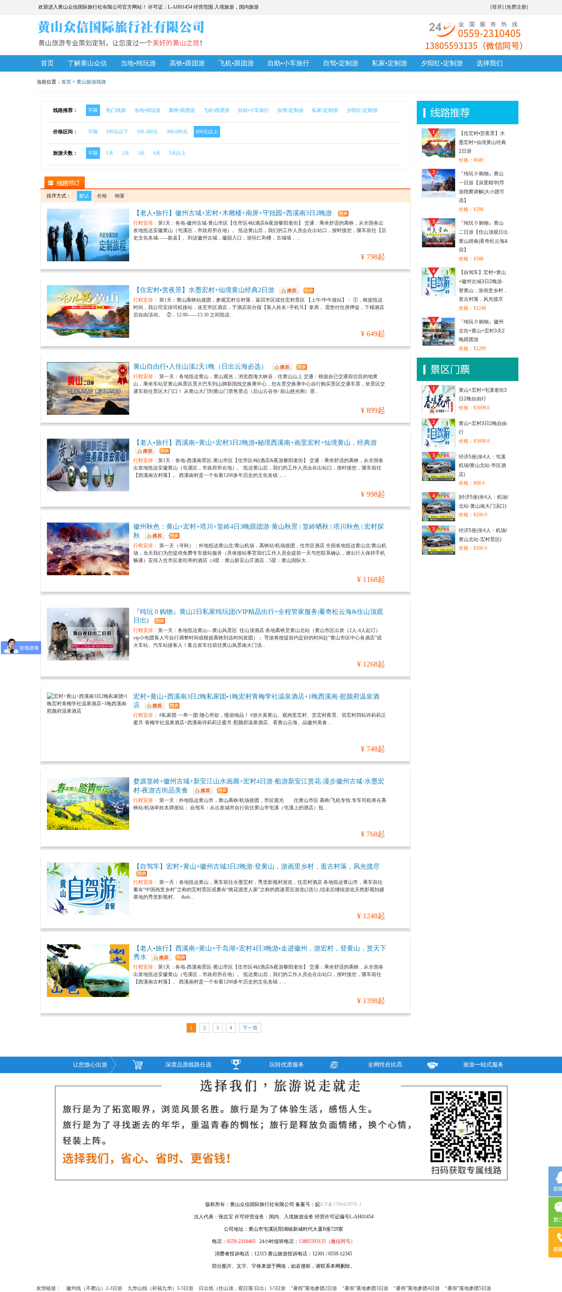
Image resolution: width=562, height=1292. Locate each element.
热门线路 (116, 110)
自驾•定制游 (340, 63)
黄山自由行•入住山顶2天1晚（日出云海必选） (200, 366)
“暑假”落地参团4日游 (417, 1288)
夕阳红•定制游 (442, 63)
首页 (47, 63)
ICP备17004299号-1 (341, 1204)
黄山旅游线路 (91, 82)
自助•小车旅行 (288, 63)
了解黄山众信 (87, 63)
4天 (156, 153)
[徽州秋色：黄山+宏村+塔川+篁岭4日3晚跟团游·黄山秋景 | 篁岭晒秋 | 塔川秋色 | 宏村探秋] (88, 549)
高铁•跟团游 (187, 63)
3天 (141, 153)
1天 (110, 153)
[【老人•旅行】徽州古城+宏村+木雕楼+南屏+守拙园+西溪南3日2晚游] (88, 235)
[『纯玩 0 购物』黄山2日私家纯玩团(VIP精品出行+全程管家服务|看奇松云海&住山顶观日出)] (88, 634)
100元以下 (117, 132)
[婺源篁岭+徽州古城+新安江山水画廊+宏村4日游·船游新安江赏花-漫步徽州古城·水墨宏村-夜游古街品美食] (88, 803)
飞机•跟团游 (236, 63)
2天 (125, 153)
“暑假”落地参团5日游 (468, 1288)
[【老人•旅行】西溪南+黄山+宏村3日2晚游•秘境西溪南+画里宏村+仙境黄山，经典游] (88, 465)
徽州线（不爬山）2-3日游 (94, 1288)
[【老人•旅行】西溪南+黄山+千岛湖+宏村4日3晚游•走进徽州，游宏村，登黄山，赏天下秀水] (88, 970)
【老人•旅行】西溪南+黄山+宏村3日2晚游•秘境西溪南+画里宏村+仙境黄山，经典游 (255, 442)
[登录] (497, 7)
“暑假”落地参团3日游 (365, 1288)
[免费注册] (516, 7)
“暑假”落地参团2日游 (314, 1288)
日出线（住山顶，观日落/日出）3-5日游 (242, 1288)
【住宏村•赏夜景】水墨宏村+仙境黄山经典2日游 (203, 289)
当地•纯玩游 (138, 63)
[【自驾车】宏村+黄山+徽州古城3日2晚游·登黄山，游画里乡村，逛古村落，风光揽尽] (88, 888)
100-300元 (147, 132)
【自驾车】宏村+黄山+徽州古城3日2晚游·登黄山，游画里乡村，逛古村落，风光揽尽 (256, 866)
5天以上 (177, 153)
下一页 (250, 1028)
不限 (93, 110)
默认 (84, 196)
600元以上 (207, 132)
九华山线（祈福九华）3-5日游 (160, 1288)
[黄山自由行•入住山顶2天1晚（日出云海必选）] (88, 388)
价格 (102, 196)
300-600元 (177, 132)
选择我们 (489, 63)
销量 (120, 196)
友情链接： (48, 1288)
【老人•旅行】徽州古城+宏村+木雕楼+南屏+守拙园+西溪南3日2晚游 (232, 212)
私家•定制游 (389, 63)
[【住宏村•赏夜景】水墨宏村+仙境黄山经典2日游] (88, 311)
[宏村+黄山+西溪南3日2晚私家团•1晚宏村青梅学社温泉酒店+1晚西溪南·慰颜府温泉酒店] (88, 718)
